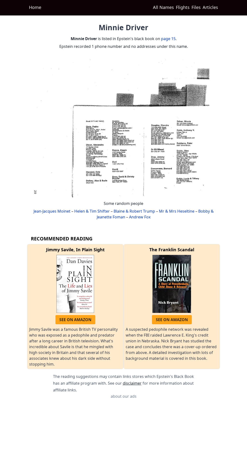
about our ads (124, 396)
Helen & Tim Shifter (92, 211)
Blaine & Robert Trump (134, 211)
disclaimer (132, 383)
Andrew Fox (140, 217)
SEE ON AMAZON (75, 319)
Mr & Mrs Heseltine (176, 211)
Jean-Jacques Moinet (52, 211)
